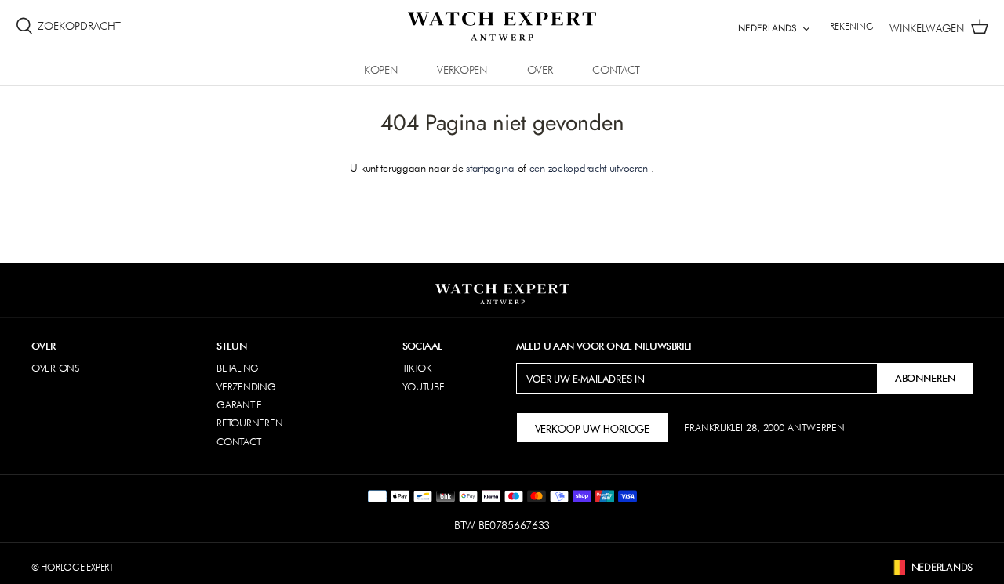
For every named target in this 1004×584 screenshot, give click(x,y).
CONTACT (616, 69)
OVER (540, 69)
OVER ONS (55, 367)
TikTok (416, 367)
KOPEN (380, 69)
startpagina (490, 167)
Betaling (237, 367)
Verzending (245, 386)
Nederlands (767, 28)
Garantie (239, 404)
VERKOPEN (461, 69)
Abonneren (925, 378)
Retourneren (249, 422)
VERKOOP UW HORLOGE (592, 427)
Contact (238, 441)
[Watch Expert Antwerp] (502, 26)
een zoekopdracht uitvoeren (588, 167)
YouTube (423, 386)
